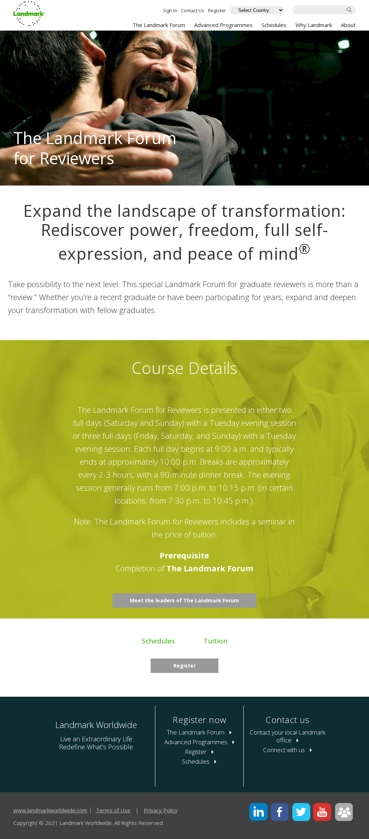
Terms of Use (113, 810)
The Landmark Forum (159, 24)
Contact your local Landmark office (287, 736)
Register (217, 10)
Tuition (215, 641)
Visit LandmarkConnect (343, 812)
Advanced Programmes (223, 24)
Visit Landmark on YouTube (322, 812)
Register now (199, 720)
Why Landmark (313, 24)
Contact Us (192, 10)
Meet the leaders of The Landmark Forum (184, 600)
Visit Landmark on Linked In (258, 812)
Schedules (274, 24)
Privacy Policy (161, 810)
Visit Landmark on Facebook (280, 812)
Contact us (288, 720)
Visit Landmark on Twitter (301, 812)
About (348, 24)
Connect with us (284, 750)
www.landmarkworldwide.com (50, 810)
